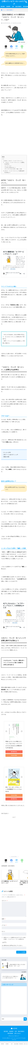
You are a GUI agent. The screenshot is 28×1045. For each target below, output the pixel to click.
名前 (3, 918)
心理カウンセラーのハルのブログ (14, 2)
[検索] (25, 1019)
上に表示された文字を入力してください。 (13, 945)
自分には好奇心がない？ (11, 167)
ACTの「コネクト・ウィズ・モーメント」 (13, 160)
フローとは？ (8, 165)
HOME (14, 1028)
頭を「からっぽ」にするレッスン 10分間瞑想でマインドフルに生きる (13, 789)
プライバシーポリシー (13, 1036)
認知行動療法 (18, 6)
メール (4, 925)
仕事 (13, 6)
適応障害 (3, 6)
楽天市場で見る (14, 751)
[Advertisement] (14, 136)
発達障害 (8, 6)
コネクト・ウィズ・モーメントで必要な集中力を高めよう (14, 171)
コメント (5, 900)
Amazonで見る (14, 755)
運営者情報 (10, 1033)
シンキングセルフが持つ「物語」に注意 (14, 168)
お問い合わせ (17, 1033)
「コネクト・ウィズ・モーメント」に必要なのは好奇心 (14, 163)
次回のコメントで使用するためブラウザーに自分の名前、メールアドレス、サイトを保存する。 (15, 938)
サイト (3, 931)
